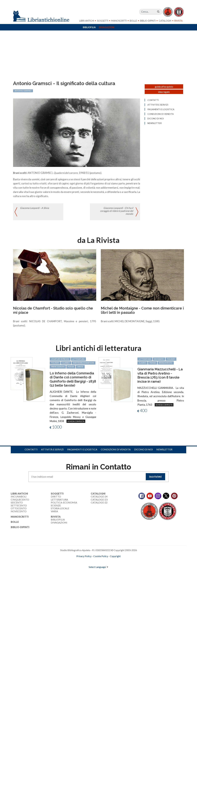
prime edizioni (57, 366)
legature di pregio (60, 359)
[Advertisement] (98, 57)
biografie (159, 359)
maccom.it (89, 561)
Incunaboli (18, 496)
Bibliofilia (89, 27)
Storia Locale (60, 508)
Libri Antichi (86, 20)
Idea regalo (164, 91)
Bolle (133, 20)
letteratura (78, 359)
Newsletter (154, 123)
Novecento (18, 511)
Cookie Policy (100, 556)
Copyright (115, 556)
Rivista (178, 20)
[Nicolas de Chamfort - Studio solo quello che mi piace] (54, 274)
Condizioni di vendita (160, 114)
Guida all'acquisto (164, 86)
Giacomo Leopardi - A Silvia (34, 207)
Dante (80, 366)
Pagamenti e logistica (160, 109)
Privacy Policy (83, 556)
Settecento (19, 505)
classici (66, 363)
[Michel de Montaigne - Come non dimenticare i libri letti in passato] (142, 274)
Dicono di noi (155, 118)
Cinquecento (20, 499)
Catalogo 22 (99, 502)
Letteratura (59, 499)
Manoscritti (119, 20)
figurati (55, 363)
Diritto (56, 496)
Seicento (17, 502)
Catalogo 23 (99, 499)
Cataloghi (165, 20)
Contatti (153, 100)
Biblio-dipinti (148, 20)
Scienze (56, 505)
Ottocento (18, 508)
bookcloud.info (104, 561)
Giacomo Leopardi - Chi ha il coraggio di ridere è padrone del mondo (116, 210)
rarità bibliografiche (83, 363)
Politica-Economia (64, 502)
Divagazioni (106, 27)
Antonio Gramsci (23, 91)
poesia (71, 366)
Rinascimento (165, 363)
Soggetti (102, 20)
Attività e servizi (157, 104)
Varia (54, 511)
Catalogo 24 (99, 496)
